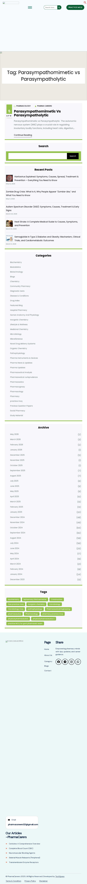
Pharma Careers (44, 106)
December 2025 (17, 455)
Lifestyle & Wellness (19, 324)
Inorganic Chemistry (19, 319)
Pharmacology (23, 106)
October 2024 (16, 527)
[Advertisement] (43, 32)
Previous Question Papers (21, 406)
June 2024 (14, 548)
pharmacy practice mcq (52, 614)
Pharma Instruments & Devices (24, 358)
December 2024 (17, 517)
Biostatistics (15, 267)
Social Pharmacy (17, 410)
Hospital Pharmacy (18, 310)
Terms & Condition (13, 881)
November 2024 (17, 522)
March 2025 (15, 501)
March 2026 (15, 439)
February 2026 (16, 444)
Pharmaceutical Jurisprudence (24, 377)
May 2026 (14, 434)
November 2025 (17, 460)
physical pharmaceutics (18, 618)
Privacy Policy (30, 881)
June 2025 (14, 486)
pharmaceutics (14, 614)
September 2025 (17, 470)
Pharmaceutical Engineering (58, 609)
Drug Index (15, 300)
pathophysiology (35, 609)
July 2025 (14, 481)
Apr (9, 116)
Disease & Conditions (19, 295)
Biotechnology (16, 272)
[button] (85, 2)
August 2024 (15, 538)
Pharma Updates (17, 367)
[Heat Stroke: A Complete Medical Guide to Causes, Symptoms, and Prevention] (9, 223)
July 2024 (14, 543)
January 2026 (16, 449)
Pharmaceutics (17, 382)
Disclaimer (43, 881)
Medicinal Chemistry (19, 329)
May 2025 (14, 491)
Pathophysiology (17, 353)
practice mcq (16, 401)
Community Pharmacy (20, 286)
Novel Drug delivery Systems (22, 343)
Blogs (12, 276)
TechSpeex (59, 876)
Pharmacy (14, 396)
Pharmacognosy (17, 386)
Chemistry (14, 281)
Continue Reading (23, 135)
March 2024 (15, 564)
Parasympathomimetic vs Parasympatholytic (37, 113)
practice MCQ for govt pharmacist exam (25, 623)
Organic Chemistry (18, 348)
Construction (56, 599)
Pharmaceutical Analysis (21, 372)
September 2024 (17, 532)
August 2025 (15, 475)
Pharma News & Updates (21, 362)
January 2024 (16, 574)
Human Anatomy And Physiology (24, 315)
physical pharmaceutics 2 (43, 618)
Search (73, 156)
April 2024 (14, 558)
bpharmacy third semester (35, 599)
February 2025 (16, 507)
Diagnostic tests (17, 291)
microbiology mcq (15, 609)
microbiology (54, 604)
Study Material (16, 415)
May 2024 (14, 553)
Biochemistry (16, 262)
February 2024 (16, 569)
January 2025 (16, 512)
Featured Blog (16, 305)
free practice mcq (15, 604)
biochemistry (13, 599)
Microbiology (16, 334)
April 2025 (14, 496)
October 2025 (16, 465)
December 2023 (17, 579)
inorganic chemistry (36, 604)
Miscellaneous (16, 339)
